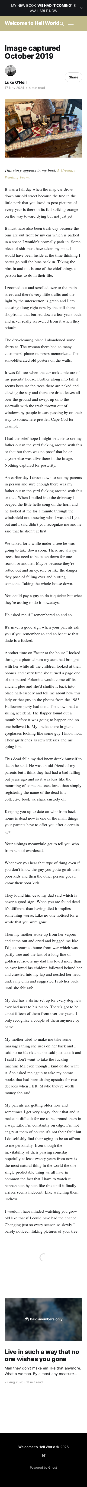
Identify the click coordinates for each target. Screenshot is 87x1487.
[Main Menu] (70, 23)
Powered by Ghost (43, 1467)
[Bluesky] (43, 1455)
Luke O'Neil (16, 82)
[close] (81, 8)
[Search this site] (61, 23)
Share (73, 77)
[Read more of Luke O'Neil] (10, 71)
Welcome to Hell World (32, 23)
